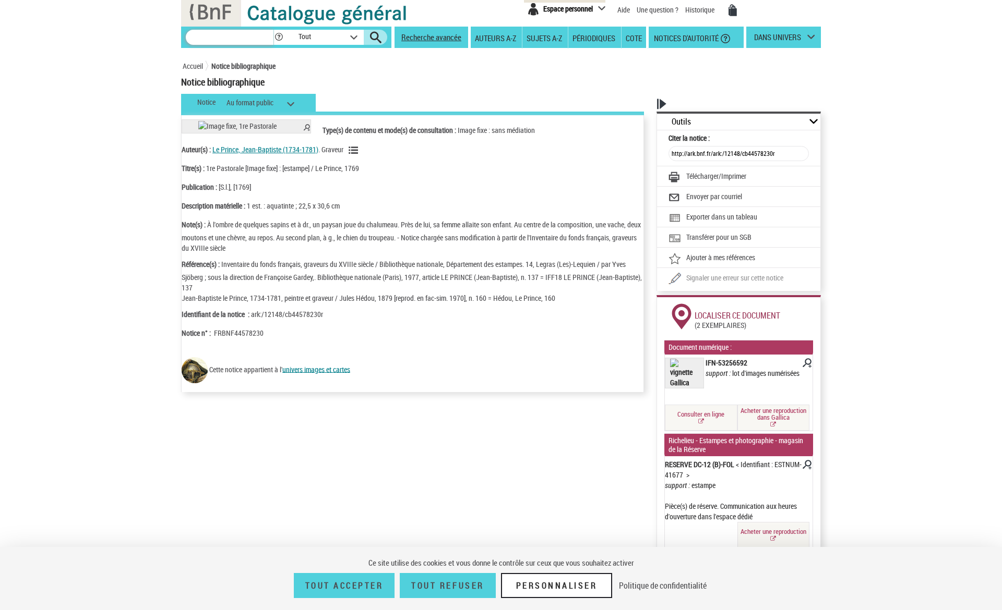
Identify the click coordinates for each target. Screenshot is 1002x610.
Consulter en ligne (700, 414)
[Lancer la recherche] (375, 37)
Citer (689, 138)
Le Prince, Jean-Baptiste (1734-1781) (265, 149)
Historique (700, 10)
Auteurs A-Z (495, 37)
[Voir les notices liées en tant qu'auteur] (355, 150)
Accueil (193, 66)
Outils (681, 121)
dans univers (777, 39)
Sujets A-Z (544, 37)
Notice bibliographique (243, 66)
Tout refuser (447, 585)
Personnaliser (557, 585)
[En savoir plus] (806, 364)
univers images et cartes (316, 369)
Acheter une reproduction (773, 531)
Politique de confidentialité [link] (663, 585)
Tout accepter (344, 585)
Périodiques (593, 37)
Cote (634, 37)
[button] (278, 37)
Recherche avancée (431, 37)
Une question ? (658, 10)
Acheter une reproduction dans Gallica (773, 414)
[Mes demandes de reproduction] (732, 10)
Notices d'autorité (685, 37)
